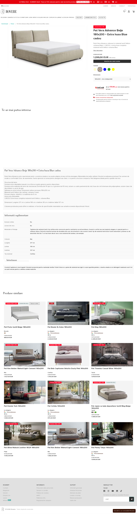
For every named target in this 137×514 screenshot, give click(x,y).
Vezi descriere (97, 50)
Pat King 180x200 (98, 327)
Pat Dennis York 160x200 (14, 406)
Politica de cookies (43, 493)
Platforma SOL (41, 498)
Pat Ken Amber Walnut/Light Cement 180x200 (67, 447)
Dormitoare (5, 24)
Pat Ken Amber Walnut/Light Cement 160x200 (24, 368)
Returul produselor (76, 498)
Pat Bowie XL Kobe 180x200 (60, 327)
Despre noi (6, 495)
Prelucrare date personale (45, 488)
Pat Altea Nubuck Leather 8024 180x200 (21, 447)
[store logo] (9, 11)
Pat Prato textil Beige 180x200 (17, 327)
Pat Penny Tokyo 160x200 (102, 447)
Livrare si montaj (75, 495)
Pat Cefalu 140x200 (56, 406)
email (107, 499)
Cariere (105, 6)
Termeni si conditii (42, 490)
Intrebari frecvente (76, 490)
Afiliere (7, 500)
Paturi (12, 24)
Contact (122, 6)
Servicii (113, 6)
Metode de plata (75, 493)
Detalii (6, 166)
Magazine (5, 6)
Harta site (73, 500)
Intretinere (12, 261)
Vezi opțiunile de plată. (116, 95)
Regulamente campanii (44, 500)
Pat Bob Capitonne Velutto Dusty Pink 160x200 (68, 368)
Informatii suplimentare (15, 211)
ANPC (38, 495)
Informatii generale (76, 488)
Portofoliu (131, 6)
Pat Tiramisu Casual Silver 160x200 (106, 368)
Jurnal (5, 498)
